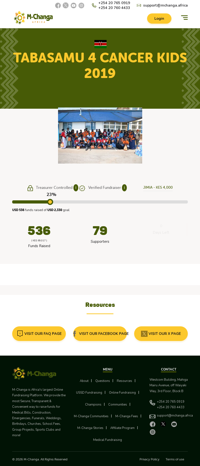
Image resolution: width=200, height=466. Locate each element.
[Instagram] (81, 5)
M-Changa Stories (90, 428)
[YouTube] (73, 5)
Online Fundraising (122, 392)
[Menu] (184, 17)
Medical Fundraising (107, 440)
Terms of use (175, 459)
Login (159, 18)
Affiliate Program (122, 428)
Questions (102, 381)
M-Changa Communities (91, 416)
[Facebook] (58, 5)
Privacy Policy (150, 459)
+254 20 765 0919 (114, 2)
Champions (93, 404)
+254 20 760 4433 (114, 7)
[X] (66, 5)
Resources (124, 381)
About (84, 381)
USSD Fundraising (89, 392)
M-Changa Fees (126, 416)
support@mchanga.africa (165, 5)
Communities (117, 404)
